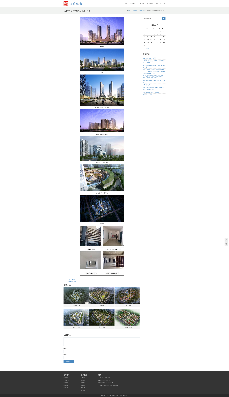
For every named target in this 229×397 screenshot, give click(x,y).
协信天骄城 (102, 327)
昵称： (65, 348)
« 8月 (147, 48)
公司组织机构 (67, 380)
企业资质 (66, 382)
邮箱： (65, 354)
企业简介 (66, 377)
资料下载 (158, 3)
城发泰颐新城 (72, 281)
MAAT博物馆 (146, 85)
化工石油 (83, 382)
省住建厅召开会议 (147, 94)
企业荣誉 (66, 385)
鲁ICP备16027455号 (123, 395)
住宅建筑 (83, 377)
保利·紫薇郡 (72, 279)
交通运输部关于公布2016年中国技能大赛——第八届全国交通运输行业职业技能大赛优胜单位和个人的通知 (154, 71)
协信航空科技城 (76, 327)
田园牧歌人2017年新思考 (149, 58)
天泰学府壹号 (76, 305)
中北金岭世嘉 (128, 327)
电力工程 (83, 390)
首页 (126, 3)
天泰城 (102, 305)
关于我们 (133, 3)
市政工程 (83, 387)
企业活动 (150, 3)
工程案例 (141, 3)
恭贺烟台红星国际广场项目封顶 (151, 92)
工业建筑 (83, 385)
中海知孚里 (128, 305)
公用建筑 (141, 10)
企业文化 (66, 387)
